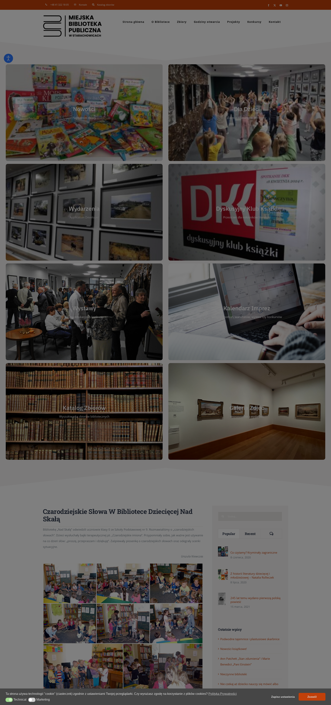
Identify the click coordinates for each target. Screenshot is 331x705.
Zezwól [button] (312, 696)
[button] (9, 700)
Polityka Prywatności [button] (222, 693)
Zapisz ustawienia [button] (283, 696)
